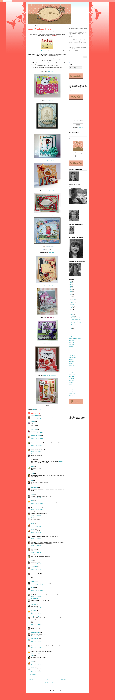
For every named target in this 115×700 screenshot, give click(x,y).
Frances (32, 587)
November (73, 301)
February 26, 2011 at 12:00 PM (37, 432)
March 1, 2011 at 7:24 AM (36, 624)
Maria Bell (71, 382)
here (34, 543)
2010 (71, 326)
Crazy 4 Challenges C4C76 (76, 317)
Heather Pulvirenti (72, 357)
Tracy (32, 500)
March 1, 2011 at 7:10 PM (36, 647)
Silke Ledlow (71, 367)
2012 (71, 296)
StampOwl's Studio (50, 190)
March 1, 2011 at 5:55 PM (36, 641)
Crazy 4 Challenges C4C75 (76, 319)
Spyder (32, 547)
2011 (71, 297)
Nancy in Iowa (34, 429)
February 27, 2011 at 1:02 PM (36, 515)
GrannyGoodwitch (34, 638)
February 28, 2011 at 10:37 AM (37, 584)
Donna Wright (71, 353)
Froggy (32, 466)
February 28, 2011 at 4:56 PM (36, 607)
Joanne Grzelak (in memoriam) (75, 338)
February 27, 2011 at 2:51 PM (36, 526)
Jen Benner (71, 348)
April (72, 312)
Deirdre (32, 655)
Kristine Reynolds (72, 355)
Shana (32, 540)
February (73, 316)
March (72, 314)
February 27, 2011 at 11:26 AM (37, 503)
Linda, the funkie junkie (40, 50)
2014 (71, 292)
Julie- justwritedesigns (35, 632)
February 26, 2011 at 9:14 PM (36, 478)
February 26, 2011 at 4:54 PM (36, 457)
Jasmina (32, 523)
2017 (71, 287)
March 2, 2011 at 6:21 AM (36, 664)
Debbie (32, 448)
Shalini (32, 661)
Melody (32, 453)
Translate (78, 69)
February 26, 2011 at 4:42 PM (36, 451)
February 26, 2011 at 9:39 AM (36, 418)
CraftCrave (61, 461)
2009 (71, 328)
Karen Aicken (71, 336)
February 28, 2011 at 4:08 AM (36, 563)
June (72, 309)
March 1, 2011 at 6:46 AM (36, 613)
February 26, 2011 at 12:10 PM (37, 438)
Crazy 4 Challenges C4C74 (76, 321)
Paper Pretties (54, 35)
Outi (32, 480)
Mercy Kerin (71, 386)
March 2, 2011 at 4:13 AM (36, 658)
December (73, 299)
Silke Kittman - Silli (72, 368)
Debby (32, 593)
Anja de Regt (71, 340)
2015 (71, 291)
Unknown (33, 649)
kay (31, 517)
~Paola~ (32, 667)
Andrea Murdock (72, 359)
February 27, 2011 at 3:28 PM (36, 545)
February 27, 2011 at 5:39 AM (36, 485)
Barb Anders (71, 346)
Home (47, 679)
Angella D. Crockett (35, 415)
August (72, 306)
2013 (71, 294)
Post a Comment (33, 674)
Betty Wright (71, 361)
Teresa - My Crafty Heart (36, 435)
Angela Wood (71, 384)
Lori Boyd (70, 387)
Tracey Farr (71, 395)
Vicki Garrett (71, 376)
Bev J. (32, 441)
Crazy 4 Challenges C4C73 (76, 322)
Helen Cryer (71, 363)
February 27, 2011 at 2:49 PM (36, 520)
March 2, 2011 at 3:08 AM (36, 653)
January (73, 324)
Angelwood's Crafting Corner (50, 215)
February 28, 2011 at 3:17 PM (36, 596)
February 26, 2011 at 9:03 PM (36, 471)
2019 (71, 284)
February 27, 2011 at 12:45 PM (37, 509)
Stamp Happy (51, 252)
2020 (71, 282)
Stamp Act (50, 100)
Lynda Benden (71, 378)
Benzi (32, 511)
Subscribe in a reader (73, 134)
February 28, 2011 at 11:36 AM (37, 590)
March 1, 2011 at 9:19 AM (36, 630)
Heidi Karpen (33, 610)
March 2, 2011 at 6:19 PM (36, 671)
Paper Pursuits (50, 71)
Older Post (63, 679)
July (72, 307)
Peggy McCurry (72, 351)
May (72, 311)
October (73, 302)
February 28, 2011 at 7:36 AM (36, 578)
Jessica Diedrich (72, 389)
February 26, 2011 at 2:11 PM (36, 445)
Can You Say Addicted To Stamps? (50, 375)
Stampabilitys (34, 566)
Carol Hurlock (34, 506)
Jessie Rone (71, 344)
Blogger (63, 690)
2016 (71, 289)
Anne (32, 560)
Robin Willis (71, 391)
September (73, 304)
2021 (71, 281)
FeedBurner (80, 127)
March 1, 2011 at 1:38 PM (36, 635)
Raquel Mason (71, 342)
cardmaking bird (34, 487)
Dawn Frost (33, 581)
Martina (32, 572)
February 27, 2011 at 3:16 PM (36, 538)
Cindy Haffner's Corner (50, 246)
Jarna (32, 554)
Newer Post (31, 679)
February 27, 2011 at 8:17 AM (36, 497)
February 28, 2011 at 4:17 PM (36, 602)
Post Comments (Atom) (49, 682)
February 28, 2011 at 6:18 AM (36, 569)
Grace (32, 644)
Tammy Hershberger (73, 372)
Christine (33, 421)
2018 (71, 286)
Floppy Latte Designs (35, 616)
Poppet (32, 494)
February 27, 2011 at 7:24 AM (36, 492)
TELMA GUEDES (34, 598)
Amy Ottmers (71, 334)
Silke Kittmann (45, 132)
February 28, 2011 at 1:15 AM (36, 558)
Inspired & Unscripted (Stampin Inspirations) (48, 285)
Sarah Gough (33, 604)
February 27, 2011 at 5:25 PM (36, 552)
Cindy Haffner (71, 370)
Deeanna (32, 626)
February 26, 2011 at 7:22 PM (36, 464)
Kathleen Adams (72, 393)
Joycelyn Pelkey (72, 374)
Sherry (32, 473)
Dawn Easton (71, 380)
